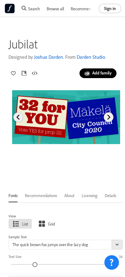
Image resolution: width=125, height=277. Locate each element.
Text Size (15, 256)
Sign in (110, 8)
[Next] (108, 117)
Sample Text (17, 237)
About (69, 195)
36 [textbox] (121, 256)
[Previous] (18, 117)
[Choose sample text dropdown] (117, 244)
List (25, 223)
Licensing (89, 195)
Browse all (55, 8)
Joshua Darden (48, 57)
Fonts (13, 195)
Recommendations (87, 8)
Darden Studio (91, 57)
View (12, 216)
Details (110, 195)
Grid (51, 223)
